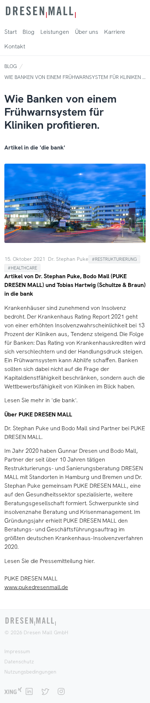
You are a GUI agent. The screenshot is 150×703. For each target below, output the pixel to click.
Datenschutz (19, 661)
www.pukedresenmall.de (36, 587)
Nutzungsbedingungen (30, 671)
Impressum (17, 651)
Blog (10, 66)
